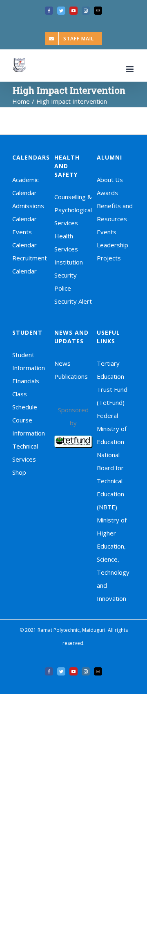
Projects (109, 258)
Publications (71, 376)
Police (62, 288)
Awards (107, 193)
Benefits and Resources (115, 212)
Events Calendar (24, 238)
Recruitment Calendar (29, 264)
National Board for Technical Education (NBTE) (110, 481)
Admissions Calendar (28, 212)
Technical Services (25, 452)
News (62, 363)
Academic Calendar (25, 186)
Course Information (28, 426)
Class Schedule (24, 400)
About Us (110, 180)
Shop (19, 472)
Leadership (112, 245)
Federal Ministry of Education (112, 428)
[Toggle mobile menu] (130, 69)
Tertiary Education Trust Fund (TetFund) (112, 383)
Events (106, 232)
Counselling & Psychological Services (73, 210)
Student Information (28, 361)
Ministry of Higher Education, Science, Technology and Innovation (113, 559)
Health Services (66, 242)
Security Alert (73, 301)
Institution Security (68, 268)
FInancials (25, 381)
